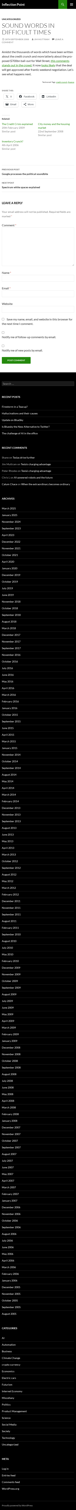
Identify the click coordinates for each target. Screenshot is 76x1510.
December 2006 (11, 1207)
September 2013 (11, 821)
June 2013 (8, 834)
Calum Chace (9, 484)
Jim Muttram (41, 39)
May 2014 (7, 781)
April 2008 (8, 1100)
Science (6, 1417)
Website (7, 303)
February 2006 (10, 1273)
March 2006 (9, 1267)
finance (71, 82)
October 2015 (10, 714)
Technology (8, 1437)
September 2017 (11, 648)
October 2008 (10, 1060)
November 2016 (11, 654)
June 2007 (8, 1167)
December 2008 (11, 1047)
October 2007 (10, 1140)
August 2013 (9, 827)
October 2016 (10, 661)
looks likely (48, 65)
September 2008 (11, 1067)
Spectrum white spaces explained (21, 185)
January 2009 (9, 1040)
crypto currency (11, 1364)
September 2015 (11, 721)
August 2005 (9, 1313)
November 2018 (11, 601)
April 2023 (8, 535)
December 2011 (11, 901)
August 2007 (9, 1154)
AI (3, 1338)
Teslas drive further (24, 457)
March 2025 (9, 508)
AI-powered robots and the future (33, 477)
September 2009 (11, 987)
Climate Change (11, 1357)
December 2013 (11, 807)
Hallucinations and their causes (20, 413)
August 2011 (9, 921)
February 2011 (10, 927)
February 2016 (10, 701)
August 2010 (9, 941)
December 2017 (11, 634)
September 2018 (11, 614)
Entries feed (8, 1475)
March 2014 (9, 794)
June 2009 (8, 1007)
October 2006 (10, 1220)
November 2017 (11, 641)
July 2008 (7, 1080)
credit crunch (61, 82)
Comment (9, 225)
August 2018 (9, 621)
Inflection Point (13, 4)
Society (6, 1431)
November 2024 (11, 521)
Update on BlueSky (12, 420)
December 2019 (11, 574)
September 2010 (11, 934)
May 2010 (7, 954)
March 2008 (9, 1107)
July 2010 (7, 947)
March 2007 (9, 1187)
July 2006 (7, 1240)
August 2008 (9, 1074)
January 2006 (9, 1280)
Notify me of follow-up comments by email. (29, 337)
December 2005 (11, 1287)
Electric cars (9, 1377)
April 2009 (8, 1020)
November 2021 (11, 548)
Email (6, 288)
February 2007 (10, 1194)
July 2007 (7, 1160)
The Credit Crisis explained (17, 124)
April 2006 (8, 1260)
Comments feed (11, 1482)
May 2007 (7, 1174)
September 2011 (11, 914)
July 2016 (7, 668)
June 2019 (8, 594)
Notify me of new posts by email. (22, 350)
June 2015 (8, 728)
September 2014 (11, 768)
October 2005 (10, 1300)
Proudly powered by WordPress (17, 1505)
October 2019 (10, 581)
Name (6, 272)
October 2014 (10, 761)
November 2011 (11, 907)
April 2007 (8, 1180)
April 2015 (8, 734)
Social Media (9, 1424)
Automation (9, 1344)
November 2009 (11, 974)
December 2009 (11, 967)
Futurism (7, 1384)
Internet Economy (12, 1391)
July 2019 (7, 588)
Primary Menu (71, 4)
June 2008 (8, 1087)
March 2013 (9, 854)
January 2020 (9, 568)
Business (7, 1351)
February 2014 (10, 801)
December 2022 (11, 541)
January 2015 (9, 748)
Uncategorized (11, 19)
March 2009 (9, 1027)
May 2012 (7, 881)
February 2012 (10, 894)
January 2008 (9, 1120)
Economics (8, 1371)
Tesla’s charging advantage (36, 464)
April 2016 (8, 688)
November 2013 (11, 814)
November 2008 (11, 1054)
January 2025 (9, 515)
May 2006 (7, 1253)
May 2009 (7, 1014)
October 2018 (10, 608)
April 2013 (8, 847)
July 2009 (7, 1000)
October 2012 (10, 861)
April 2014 (8, 787)
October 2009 (10, 981)
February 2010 (10, 961)
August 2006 (9, 1233)
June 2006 (8, 1247)
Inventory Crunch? (12, 141)
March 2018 (9, 628)
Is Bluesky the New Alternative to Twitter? (26, 426)
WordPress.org (10, 1488)
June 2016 (8, 674)
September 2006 (11, 1227)
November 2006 (11, 1213)
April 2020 (8, 561)
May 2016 (7, 681)
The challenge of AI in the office (20, 433)
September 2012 (11, 867)
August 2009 (9, 994)
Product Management (14, 1411)
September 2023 (11, 528)
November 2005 (11, 1293)
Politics (6, 1404)
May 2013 (7, 841)
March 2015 (9, 741)
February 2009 (10, 1034)
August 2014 (9, 774)
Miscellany (8, 1397)
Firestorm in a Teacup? (15, 406)
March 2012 (9, 887)
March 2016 (9, 694)
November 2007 (11, 1134)
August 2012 (9, 874)
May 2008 (7, 1094)
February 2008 (10, 1114)
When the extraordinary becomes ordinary (45, 484)
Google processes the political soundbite (25, 171)
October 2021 (10, 555)
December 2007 (11, 1127)
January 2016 (9, 708)
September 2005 (11, 1307)
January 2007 (9, 1200)
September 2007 (11, 1147)
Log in (5, 1468)
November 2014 (11, 754)
